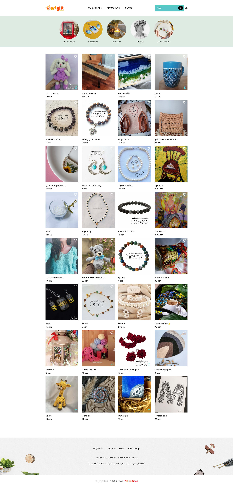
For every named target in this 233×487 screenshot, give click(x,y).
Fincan (158, 93)
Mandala (86, 416)
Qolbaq (121, 277)
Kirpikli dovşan (52, 93)
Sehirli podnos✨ (162, 323)
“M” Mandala (161, 416)
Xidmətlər (111, 448)
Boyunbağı (87, 231)
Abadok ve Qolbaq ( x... (129, 369)
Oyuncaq (159, 185)
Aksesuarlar (93, 42)
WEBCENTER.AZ (131, 481)
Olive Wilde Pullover (55, 277)
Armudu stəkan (162, 277)
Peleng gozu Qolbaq (91, 139)
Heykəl (140, 42)
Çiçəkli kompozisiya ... (56, 185)
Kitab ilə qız (160, 231)
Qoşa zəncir (123, 139)
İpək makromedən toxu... (166, 139)
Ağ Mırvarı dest (125, 185)
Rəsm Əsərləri (69, 42)
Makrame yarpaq (163, 369)
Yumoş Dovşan (89, 369)
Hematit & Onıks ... (126, 231)
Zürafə (49, 416)
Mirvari (121, 323)
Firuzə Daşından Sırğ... (92, 185)
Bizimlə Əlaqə (134, 448)
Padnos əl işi (124, 93)
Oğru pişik (123, 416)
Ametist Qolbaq (53, 139)
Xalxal (85, 323)
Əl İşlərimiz (98, 448)
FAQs (121, 448)
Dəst (48, 323)
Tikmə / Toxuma (163, 42)
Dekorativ (116, 42)
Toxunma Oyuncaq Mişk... (94, 277)
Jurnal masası (89, 93)
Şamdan (50, 369)
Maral (48, 231)
